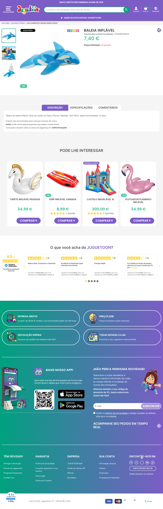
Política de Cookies (43, 480)
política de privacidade (116, 413)
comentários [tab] (108, 107)
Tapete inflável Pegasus (25, 199)
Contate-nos (9, 478)
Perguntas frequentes (13, 473)
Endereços (103, 473)
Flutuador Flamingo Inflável (138, 201)
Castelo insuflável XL (100, 199)
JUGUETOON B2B (74, 463)
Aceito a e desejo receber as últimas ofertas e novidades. (126, 415)
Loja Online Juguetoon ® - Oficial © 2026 (49, 501)
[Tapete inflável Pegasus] (24, 179)
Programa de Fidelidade (109, 478)
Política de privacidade (45, 463)
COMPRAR (28, 221)
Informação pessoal (107, 463)
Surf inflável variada (62, 199)
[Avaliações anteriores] (24, 266)
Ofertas (70, 473)
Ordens (102, 468)
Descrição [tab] (55, 107)
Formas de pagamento (13, 468)
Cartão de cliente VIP (76, 468)
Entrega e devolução (12, 463)
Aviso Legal (40, 476)
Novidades (71, 478)
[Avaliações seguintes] (159, 266)
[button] (159, 30)
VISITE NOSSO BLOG (142, 468)
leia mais (133, 267)
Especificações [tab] (81, 107)
